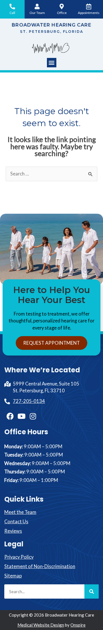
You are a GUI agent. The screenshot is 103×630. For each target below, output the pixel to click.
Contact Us (16, 521)
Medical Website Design (40, 624)
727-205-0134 (29, 401)
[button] (51, 62)
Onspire (78, 624)
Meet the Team (20, 512)
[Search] (91, 591)
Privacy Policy (18, 557)
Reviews (13, 531)
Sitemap (13, 575)
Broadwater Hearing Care (51, 25)
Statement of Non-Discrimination (39, 566)
